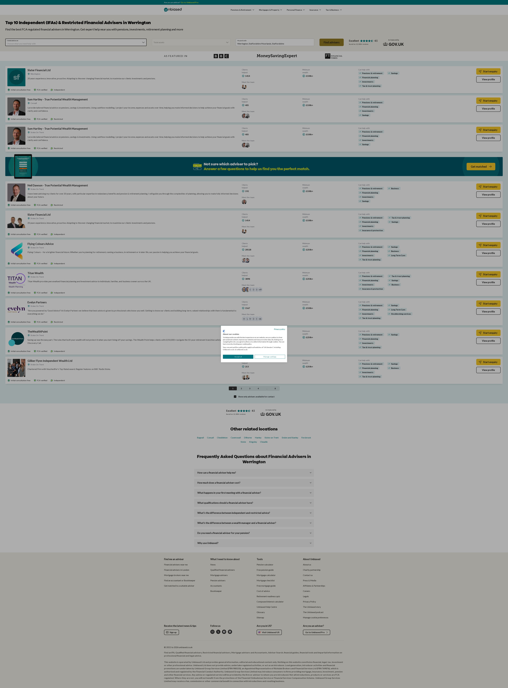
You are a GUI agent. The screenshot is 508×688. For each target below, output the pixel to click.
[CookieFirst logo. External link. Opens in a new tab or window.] (224, 331)
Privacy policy (279, 329)
